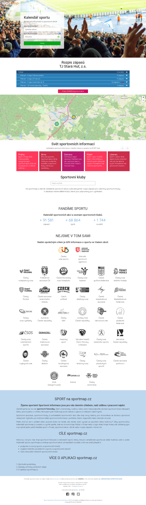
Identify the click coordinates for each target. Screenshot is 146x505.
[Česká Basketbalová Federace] (120, 290)
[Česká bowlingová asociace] (64, 354)
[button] (57, 124)
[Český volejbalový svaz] (26, 271)
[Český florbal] (26, 290)
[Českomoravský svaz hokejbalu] (64, 271)
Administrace (138, 3)
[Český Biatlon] (45, 354)
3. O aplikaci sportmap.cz (27, 469)
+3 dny (56, 34)
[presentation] (122, 148)
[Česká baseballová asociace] (101, 290)
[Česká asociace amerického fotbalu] (45, 290)
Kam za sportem (30, 26)
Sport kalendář (48, 500)
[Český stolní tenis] (92, 375)
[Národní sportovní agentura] (82, 249)
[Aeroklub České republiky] (120, 332)
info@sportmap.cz (77, 486)
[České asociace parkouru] (120, 354)
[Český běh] (64, 311)
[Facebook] (68, 494)
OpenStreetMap (138, 139)
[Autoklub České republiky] (45, 311)
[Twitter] (78, 494)
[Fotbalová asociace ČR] (45, 271)
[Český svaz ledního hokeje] (120, 271)
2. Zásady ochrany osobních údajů (31, 467)
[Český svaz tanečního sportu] (101, 332)
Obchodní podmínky (60, 500)
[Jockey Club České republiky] (82, 311)
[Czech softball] (64, 290)
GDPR (70, 500)
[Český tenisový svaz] (82, 354)
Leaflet (133, 139)
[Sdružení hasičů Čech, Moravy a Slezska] (82, 332)
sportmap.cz (56, 479)
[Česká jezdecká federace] (120, 311)
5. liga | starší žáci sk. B (72, 82)
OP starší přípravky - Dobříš (72, 86)
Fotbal (71, 72)
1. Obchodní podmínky (26, 464)
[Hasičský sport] (64, 332)
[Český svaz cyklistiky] (26, 311)
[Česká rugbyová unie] (26, 354)
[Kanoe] (73, 375)
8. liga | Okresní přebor (72, 75)
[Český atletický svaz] (82, 290)
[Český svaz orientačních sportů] (26, 332)
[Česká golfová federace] (101, 271)
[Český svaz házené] (82, 271)
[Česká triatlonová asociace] (45, 332)
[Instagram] (73, 494)
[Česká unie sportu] (64, 249)
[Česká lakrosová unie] (101, 311)
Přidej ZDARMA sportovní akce (73, 91)
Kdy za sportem (30, 34)
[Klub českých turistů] (54, 375)
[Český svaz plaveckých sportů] (101, 354)
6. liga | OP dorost (72, 79)
